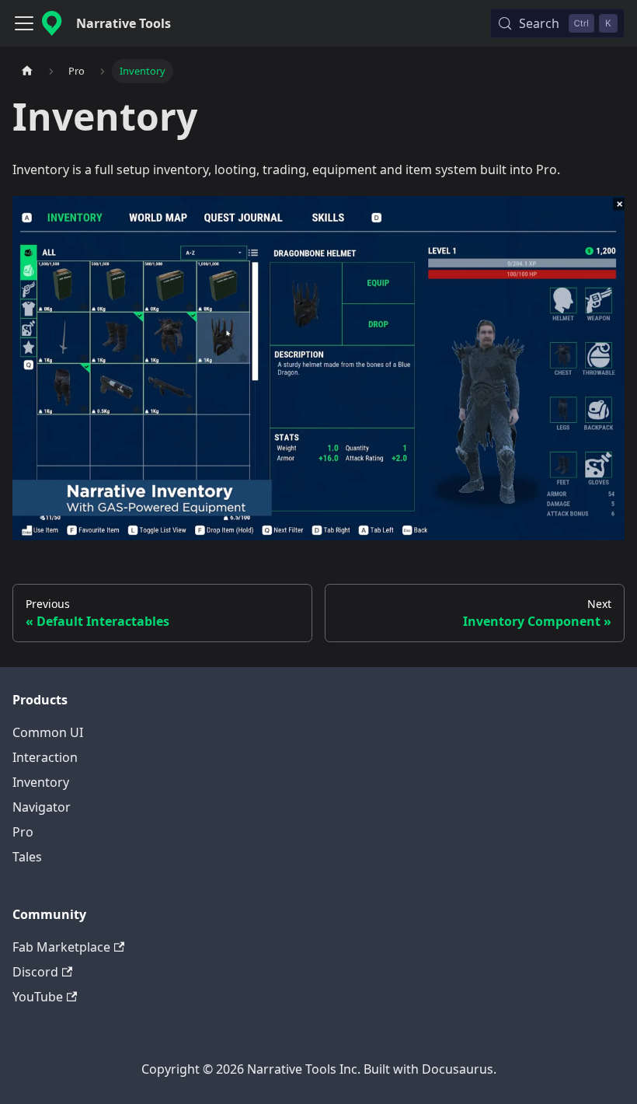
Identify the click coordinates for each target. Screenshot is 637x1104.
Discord (35, 971)
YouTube (37, 996)
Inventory (40, 782)
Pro (22, 831)
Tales (27, 856)
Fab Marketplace (61, 947)
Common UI (47, 732)
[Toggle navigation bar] (24, 23)
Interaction (45, 757)
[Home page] (27, 71)
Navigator (41, 807)
